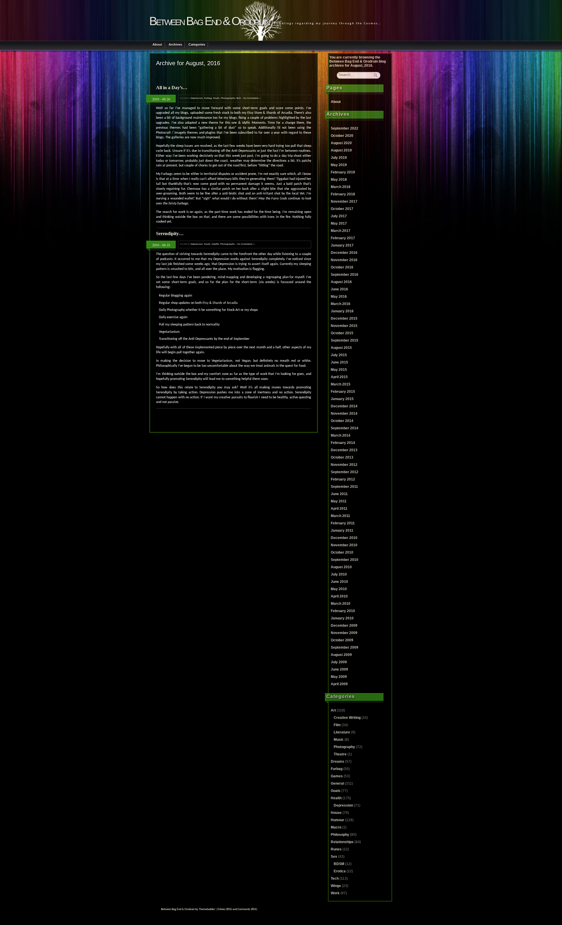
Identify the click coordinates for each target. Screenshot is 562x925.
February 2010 (343, 611)
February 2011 (343, 523)
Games (337, 776)
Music (339, 740)
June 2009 (339, 669)
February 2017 (343, 238)
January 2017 (342, 245)
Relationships (342, 842)
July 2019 (339, 158)
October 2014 (342, 421)
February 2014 (343, 443)
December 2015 (344, 318)
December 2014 (344, 406)
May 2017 (339, 223)
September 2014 (344, 428)
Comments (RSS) (247, 909)
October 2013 (342, 457)
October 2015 (342, 333)
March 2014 (340, 435)
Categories (197, 44)
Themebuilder (207, 909)
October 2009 (342, 640)
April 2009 (339, 684)
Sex (334, 857)
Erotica (340, 871)
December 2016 (344, 253)
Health (215, 244)
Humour (337, 820)
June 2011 (339, 494)
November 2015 (344, 326)
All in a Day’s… (171, 87)
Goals (216, 98)
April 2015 (339, 377)
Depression (197, 98)
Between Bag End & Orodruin (209, 21)
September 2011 (344, 487)
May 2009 (339, 677)
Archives (175, 44)
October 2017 (342, 209)
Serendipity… (170, 233)
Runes (336, 849)
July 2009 (339, 662)
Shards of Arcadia (225, 303)
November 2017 (344, 201)
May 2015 (339, 370)
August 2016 (341, 282)
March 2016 (340, 304)
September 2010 (344, 560)
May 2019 (339, 165)
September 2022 (344, 128)
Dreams (337, 761)
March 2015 (340, 384)
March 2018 (340, 187)
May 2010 (339, 589)
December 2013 (344, 450)
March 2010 (340, 604)
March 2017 (340, 231)
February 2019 (343, 172)
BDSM (339, 864)
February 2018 (343, 194)
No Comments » (252, 98)
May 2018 (339, 180)
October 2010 (342, 552)
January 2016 (342, 311)
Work (335, 893)
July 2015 (339, 355)
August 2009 (341, 655)
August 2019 (341, 150)
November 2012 (344, 465)
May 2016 (339, 296)
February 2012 (343, 479)
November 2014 (344, 413)
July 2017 (339, 216)
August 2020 (341, 143)
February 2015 (343, 392)
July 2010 (339, 574)
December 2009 (344, 625)
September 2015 (344, 340)
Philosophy (340, 835)
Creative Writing (347, 718)
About (157, 44)
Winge (336, 886)
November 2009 (344, 633)
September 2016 (344, 275)
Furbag (208, 98)
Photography (228, 98)
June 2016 (339, 289)
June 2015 (339, 362)
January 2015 (342, 399)
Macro (336, 827)
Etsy (205, 303)
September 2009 (344, 647)
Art (333, 710)
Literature (342, 732)
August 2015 (341, 348)
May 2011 (339, 501)
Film (337, 725)
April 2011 (339, 509)
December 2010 (344, 538)
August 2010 (341, 567)
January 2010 (342, 618)
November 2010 (344, 545)
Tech (238, 98)
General (337, 783)
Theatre (340, 754)
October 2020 (342, 136)
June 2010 (339, 582)
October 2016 (342, 267)
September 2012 (344, 472)
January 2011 (342, 530)
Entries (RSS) (224, 909)
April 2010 (339, 596)
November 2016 (344, 260)
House (336, 813)
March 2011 (340, 516)
